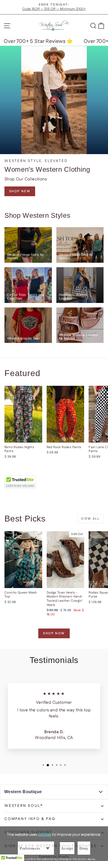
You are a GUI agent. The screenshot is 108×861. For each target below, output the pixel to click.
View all (90, 518)
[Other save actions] (47, 848)
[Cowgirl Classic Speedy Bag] (54, 100)
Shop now (54, 633)
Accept (67, 848)
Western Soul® (23, 805)
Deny (83, 848)
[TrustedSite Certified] (20, 481)
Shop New (19, 191)
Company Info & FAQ (29, 819)
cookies (44, 834)
